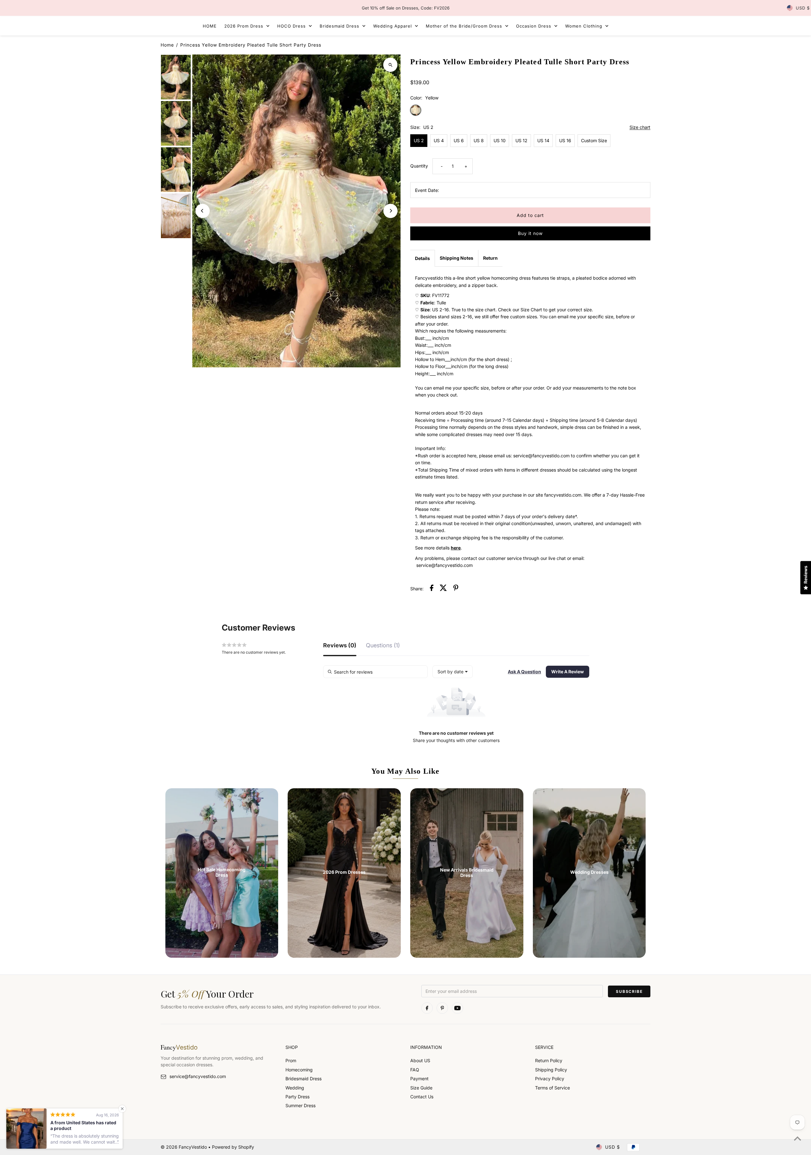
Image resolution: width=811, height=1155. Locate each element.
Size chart (639, 127)
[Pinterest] (442, 1008)
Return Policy (548, 1060)
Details (422, 258)
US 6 (459, 140)
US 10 (500, 140)
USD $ (803, 7)
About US (420, 1060)
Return (490, 258)
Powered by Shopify (233, 1147)
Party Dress (297, 1096)
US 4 (439, 140)
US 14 (543, 140)
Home (167, 45)
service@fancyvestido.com (197, 1076)
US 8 (479, 140)
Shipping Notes (456, 258)
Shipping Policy (551, 1069)
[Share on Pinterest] (455, 589)
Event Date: (427, 190)
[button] (524, 672)
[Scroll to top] (797, 1138)
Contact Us (421, 1096)
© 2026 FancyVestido (184, 1147)
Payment (419, 1078)
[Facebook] (427, 1008)
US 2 (419, 140)
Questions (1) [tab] (383, 646)
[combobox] (452, 671)
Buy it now (530, 233)
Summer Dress (300, 1105)
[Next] (390, 211)
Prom (290, 1060)
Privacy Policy (549, 1078)
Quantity (419, 165)
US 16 (565, 140)
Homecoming (299, 1069)
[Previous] (202, 211)
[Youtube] (457, 1008)
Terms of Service (552, 1087)
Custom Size (594, 140)
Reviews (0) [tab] (339, 646)
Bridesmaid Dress (303, 1078)
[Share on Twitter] (443, 589)
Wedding (294, 1087)
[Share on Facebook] (431, 589)
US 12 (521, 140)
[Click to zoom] (390, 65)
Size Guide (421, 1087)
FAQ (414, 1069)
